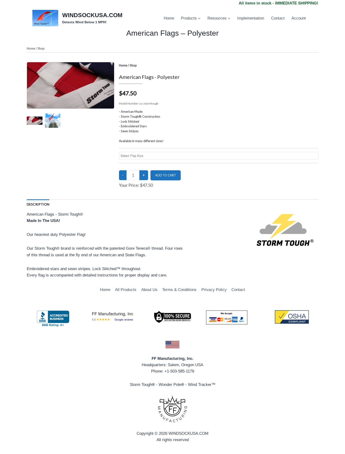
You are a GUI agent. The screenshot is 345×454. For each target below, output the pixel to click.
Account (298, 18)
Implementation (250, 18)
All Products (125, 289)
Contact (278, 18)
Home (169, 18)
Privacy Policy (214, 289)
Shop (41, 48)
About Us (149, 289)
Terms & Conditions (179, 289)
